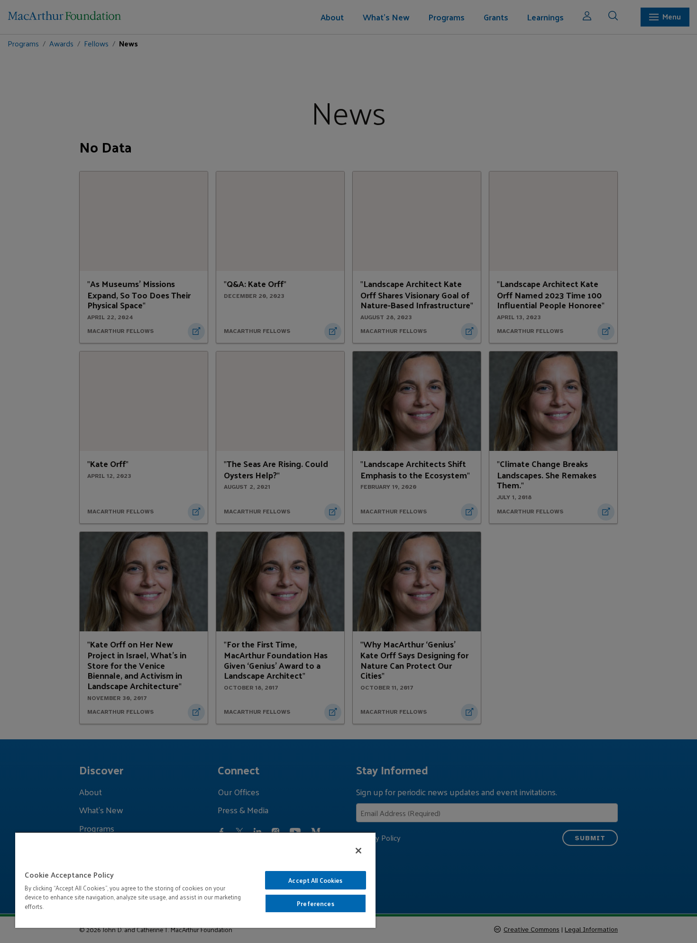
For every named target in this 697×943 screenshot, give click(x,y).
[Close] (358, 850)
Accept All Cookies (315, 880)
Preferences (315, 903)
